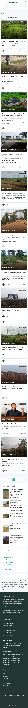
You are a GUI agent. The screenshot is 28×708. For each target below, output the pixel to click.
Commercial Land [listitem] (8, 562)
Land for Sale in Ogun (8, 632)
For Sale (21, 21)
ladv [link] (6, 398)
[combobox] (15, 17)
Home (3, 11)
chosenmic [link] (7, 50)
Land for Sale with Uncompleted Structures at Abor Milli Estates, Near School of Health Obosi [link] (16, 537)
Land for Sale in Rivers (8, 635)
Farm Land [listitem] (6, 567)
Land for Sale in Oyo (7, 625)
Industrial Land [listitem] (7, 569)
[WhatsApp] (18, 705)
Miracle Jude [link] (7, 470)
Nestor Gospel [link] (8, 321)
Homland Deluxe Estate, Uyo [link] (9, 424)
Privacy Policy (6, 685)
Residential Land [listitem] (8, 557)
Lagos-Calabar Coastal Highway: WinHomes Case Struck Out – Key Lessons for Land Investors (13, 645)
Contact (9, 699)
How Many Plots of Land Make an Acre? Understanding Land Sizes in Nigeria (12, 659)
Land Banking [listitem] (7, 564)
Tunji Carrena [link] (8, 167)
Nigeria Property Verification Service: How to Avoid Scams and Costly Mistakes (13, 655)
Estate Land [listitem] (7, 555)
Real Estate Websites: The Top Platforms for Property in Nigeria (13, 650)
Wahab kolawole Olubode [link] (10, 128)
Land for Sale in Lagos (8, 623)
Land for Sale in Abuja (8, 628)
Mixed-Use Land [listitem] (8, 560)
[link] (14, 29)
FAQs (4, 673)
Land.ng (5, 599)
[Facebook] (10, 705)
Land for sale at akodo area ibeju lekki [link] (12, 76)
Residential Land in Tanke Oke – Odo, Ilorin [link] (13, 193)
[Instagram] (15, 705)
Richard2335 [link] (7, 246)
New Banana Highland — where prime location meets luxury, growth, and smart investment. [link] (16, 512)
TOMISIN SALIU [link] (8, 204)
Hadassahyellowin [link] (8, 360)
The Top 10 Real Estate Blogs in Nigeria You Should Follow (13, 663)
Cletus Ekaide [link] (7, 433)
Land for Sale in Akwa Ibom (9, 630)
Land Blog (5, 678)
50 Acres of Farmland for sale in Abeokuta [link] (13, 41)
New (24, 21)
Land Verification (7, 683)
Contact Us (5, 676)
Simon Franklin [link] (8, 88)
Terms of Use (6, 688)
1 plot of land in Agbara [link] (8, 235)
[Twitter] (12, 705)
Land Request (6, 681)
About (3, 699)
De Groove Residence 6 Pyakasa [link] (10, 310)
